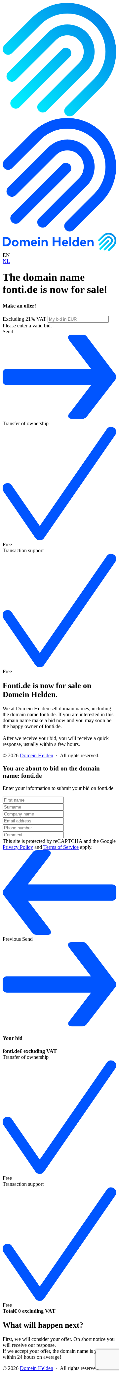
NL (6, 261)
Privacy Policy (18, 847)
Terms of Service (61, 847)
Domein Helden (36, 755)
